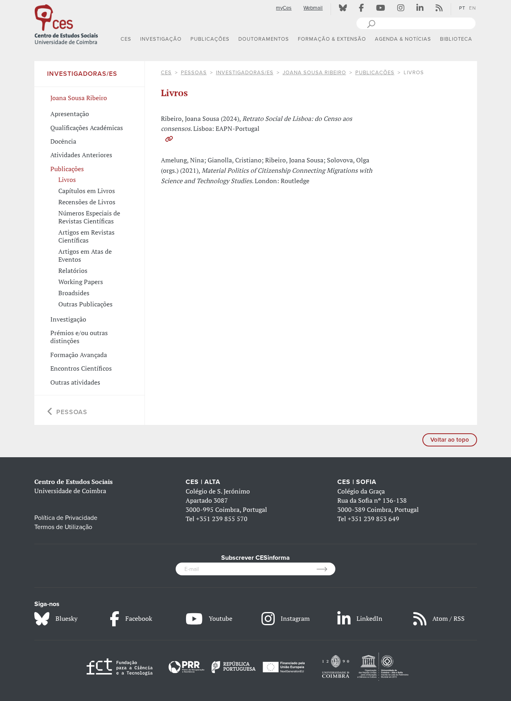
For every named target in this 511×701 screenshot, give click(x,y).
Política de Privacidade (65, 518)
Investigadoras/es (244, 72)
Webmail (313, 8)
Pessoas (194, 72)
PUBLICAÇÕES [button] (210, 39)
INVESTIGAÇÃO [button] (161, 39)
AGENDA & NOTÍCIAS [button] (403, 39)
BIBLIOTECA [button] (456, 39)
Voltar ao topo (449, 439)
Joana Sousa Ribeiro (314, 72)
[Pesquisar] (371, 23)
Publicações (374, 72)
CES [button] (126, 39)
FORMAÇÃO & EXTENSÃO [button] (332, 39)
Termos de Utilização (63, 527)
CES (166, 72)
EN (472, 8)
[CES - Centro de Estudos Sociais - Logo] (66, 24)
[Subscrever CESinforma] (326, 569)
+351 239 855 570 (222, 518)
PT (462, 8)
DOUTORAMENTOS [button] (263, 39)
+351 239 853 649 (373, 518)
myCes (283, 8)
